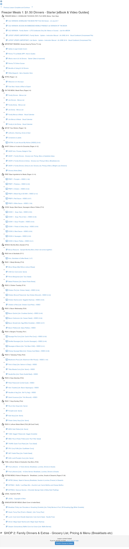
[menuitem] (1, 5)
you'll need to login (73, 541)
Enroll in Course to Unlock (64, 543)
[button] (1, 2)
